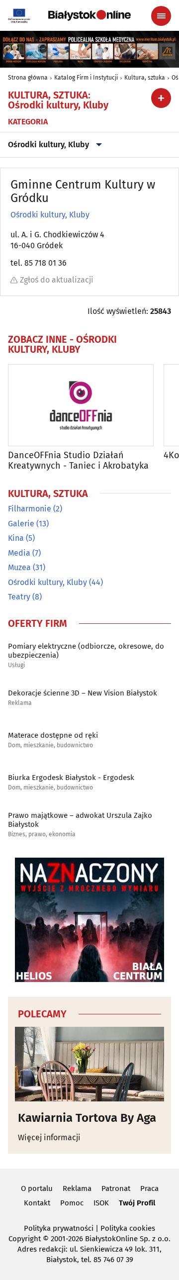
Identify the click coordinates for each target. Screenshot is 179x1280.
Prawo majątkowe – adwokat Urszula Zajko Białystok (80, 820)
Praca (149, 1188)
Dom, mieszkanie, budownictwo (50, 745)
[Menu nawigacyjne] (161, 16)
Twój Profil (137, 1202)
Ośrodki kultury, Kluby (48, 144)
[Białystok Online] (89, 15)
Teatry (19, 596)
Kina (16, 538)
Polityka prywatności (58, 1228)
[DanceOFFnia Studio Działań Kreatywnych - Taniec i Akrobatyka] (81, 405)
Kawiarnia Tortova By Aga (87, 1117)
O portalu (37, 1188)
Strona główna (28, 77)
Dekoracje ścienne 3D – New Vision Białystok (82, 693)
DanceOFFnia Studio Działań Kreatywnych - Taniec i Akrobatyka (78, 461)
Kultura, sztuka (144, 77)
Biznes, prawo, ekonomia (42, 834)
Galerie (21, 523)
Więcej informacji (49, 1137)
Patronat (115, 1188)
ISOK (101, 1202)
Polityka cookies (127, 1228)
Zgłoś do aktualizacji (56, 280)
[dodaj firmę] (161, 98)
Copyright (24, 1238)
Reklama (20, 703)
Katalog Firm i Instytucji (86, 77)
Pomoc (72, 1202)
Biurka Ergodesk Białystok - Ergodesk (71, 777)
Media (19, 553)
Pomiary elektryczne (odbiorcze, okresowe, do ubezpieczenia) (86, 651)
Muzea (19, 567)
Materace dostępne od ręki (53, 735)
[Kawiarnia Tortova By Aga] (89, 1064)
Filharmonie (29, 508)
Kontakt (37, 1202)
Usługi (16, 665)
